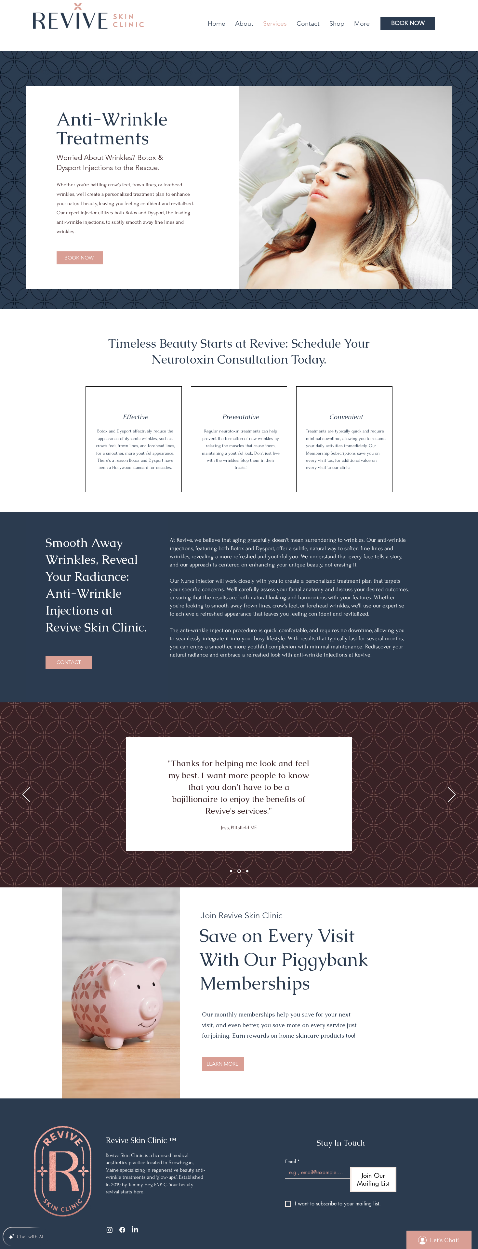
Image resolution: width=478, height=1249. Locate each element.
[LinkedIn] (135, 1230)
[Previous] (26, 795)
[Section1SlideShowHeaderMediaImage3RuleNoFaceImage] (247, 871)
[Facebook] (122, 1230)
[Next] (452, 795)
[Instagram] (109, 1230)
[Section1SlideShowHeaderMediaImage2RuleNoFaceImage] (239, 871)
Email (292, 1161)
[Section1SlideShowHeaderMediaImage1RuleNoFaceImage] (231, 871)
